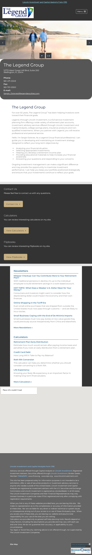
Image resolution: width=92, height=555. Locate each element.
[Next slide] (89, 42)
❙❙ (48, 55)
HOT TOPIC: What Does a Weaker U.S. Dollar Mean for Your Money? (42, 289)
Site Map (14, 544)
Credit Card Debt (22, 352)
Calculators (21, 337)
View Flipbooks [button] (14, 257)
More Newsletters (23, 327)
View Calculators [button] (15, 230)
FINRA (20, 476)
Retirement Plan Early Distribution (31, 342)
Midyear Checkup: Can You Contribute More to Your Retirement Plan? (45, 277)
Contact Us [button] (12, 204)
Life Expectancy (21, 370)
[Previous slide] (2, 42)
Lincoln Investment (63, 471)
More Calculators (23, 382)
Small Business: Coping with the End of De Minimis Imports (43, 316)
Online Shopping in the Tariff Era (30, 303)
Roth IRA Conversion (24, 360)
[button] (81, 11)
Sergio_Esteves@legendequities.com (22, 93)
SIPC (25, 476)
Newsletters (21, 270)
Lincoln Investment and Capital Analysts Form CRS (45, 2)
